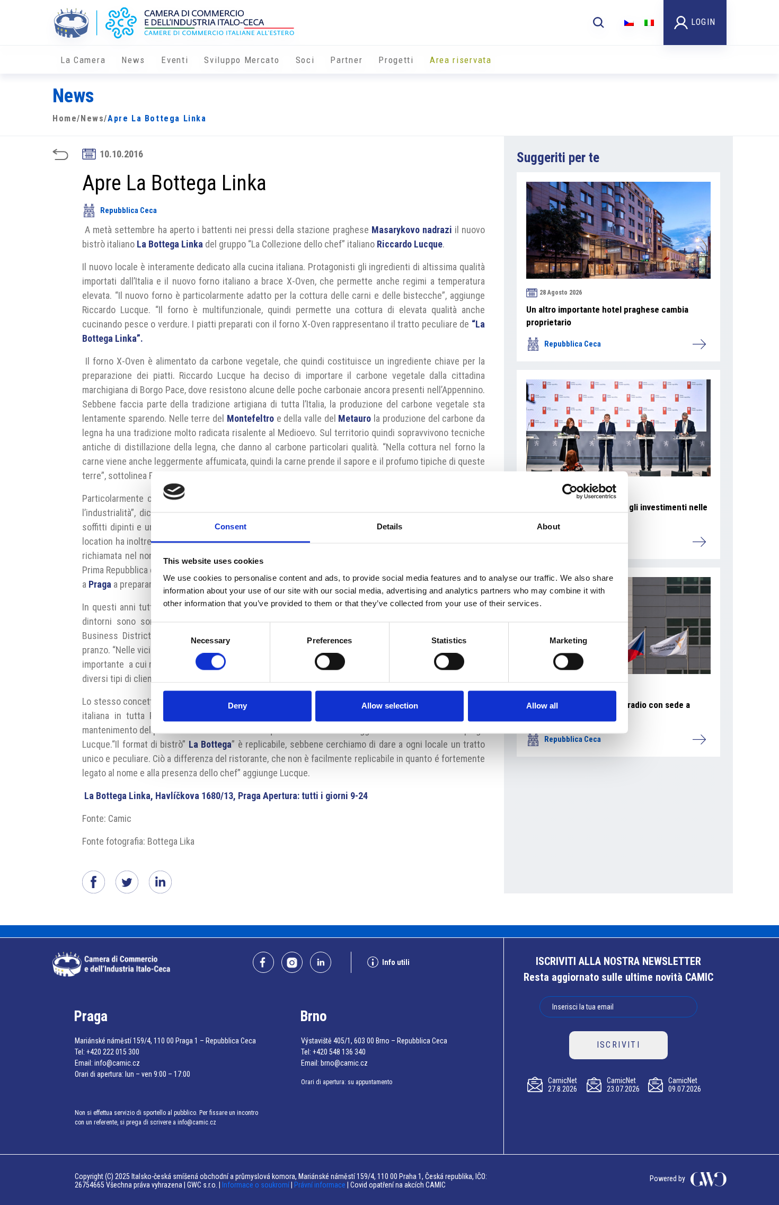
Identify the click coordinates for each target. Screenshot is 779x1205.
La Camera (82, 60)
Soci (305, 60)
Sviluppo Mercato (241, 60)
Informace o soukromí (256, 1185)
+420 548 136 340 (339, 1052)
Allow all (542, 705)
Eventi (174, 60)
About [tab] (548, 526)
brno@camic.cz (344, 1063)
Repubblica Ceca (128, 210)
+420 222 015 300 (112, 1052)
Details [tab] (390, 526)
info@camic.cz (117, 1063)
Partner (346, 60)
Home (64, 118)
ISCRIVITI (619, 1045)
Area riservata (461, 60)
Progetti (396, 60)
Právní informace (320, 1185)
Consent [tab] (230, 526)
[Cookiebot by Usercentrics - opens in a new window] (570, 492)
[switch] (330, 661)
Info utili (396, 962)
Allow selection (389, 705)
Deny (237, 705)
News (133, 60)
